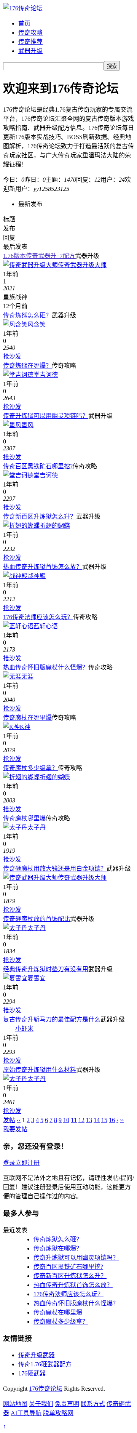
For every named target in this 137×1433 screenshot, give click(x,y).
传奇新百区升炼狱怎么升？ (39, 516)
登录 (9, 1162)
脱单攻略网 (58, 1413)
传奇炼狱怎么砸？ (27, 315)
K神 (25, 727)
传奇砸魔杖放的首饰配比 (36, 919)
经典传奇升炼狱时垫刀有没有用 (45, 969)
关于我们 (41, 1404)
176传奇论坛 (45, 1388)
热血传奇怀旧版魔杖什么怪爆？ (45, 667)
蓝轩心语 (45, 626)
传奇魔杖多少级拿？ (30, 768)
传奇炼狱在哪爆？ (27, 365)
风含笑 (36, 324)
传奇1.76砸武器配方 (45, 1364)
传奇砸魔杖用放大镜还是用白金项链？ (55, 868)
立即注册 (27, 1162)
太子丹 (36, 827)
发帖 (9, 1120)
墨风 (27, 425)
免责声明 (67, 1404)
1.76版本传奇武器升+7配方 (39, 256)
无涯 (27, 676)
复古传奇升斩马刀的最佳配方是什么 (51, 1019)
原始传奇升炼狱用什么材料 (39, 1069)
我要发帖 (15, 1129)
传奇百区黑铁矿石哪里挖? (38, 466)
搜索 (112, 66)
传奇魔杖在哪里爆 (27, 717)
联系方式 (93, 1404)
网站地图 (15, 1404)
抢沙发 (12, 356)
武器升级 (30, 51)
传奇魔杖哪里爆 (24, 818)
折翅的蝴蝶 (55, 525)
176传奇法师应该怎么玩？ (38, 617)
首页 (24, 23)
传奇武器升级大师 (82, 265)
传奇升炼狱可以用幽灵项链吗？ (45, 416)
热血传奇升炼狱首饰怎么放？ (42, 567)
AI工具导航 (26, 1413)
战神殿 (36, 576)
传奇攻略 (30, 32)
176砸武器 (32, 1373)
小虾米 (24, 1028)
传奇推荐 (30, 41)
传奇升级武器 (36, 1355)
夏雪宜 (36, 978)
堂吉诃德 (45, 374)
